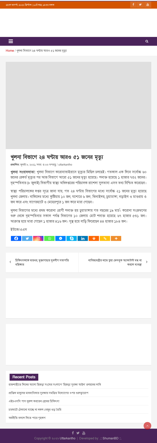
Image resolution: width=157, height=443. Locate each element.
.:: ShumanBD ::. (110, 438)
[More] (116, 238)
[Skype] (71, 238)
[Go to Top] (147, 426)
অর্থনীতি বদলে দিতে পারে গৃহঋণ (27, 418)
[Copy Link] (105, 238)
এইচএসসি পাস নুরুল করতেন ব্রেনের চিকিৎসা (34, 401)
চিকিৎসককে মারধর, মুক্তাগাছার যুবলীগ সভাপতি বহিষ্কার (42, 262)
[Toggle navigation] (11, 41)
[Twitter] (27, 238)
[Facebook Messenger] (60, 238)
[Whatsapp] (49, 238)
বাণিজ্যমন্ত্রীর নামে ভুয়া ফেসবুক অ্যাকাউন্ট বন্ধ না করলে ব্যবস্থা (115, 262)
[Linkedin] (83, 238)
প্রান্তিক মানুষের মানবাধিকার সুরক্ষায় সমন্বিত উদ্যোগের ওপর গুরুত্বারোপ (48, 393)
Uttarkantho (67, 438)
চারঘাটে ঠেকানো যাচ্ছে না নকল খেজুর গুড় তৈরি (35, 410)
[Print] (94, 238)
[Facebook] (16, 238)
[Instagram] (38, 238)
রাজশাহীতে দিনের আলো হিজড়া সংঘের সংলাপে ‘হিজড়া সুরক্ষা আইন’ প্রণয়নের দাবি (55, 385)
